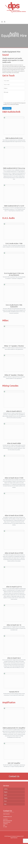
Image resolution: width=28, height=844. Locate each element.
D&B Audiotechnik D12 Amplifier (14, 728)
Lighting (5, 789)
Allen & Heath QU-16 (14, 625)
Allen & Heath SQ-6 (14, 658)
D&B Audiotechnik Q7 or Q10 (14, 206)
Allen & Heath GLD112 (14, 587)
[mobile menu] (26, 3)
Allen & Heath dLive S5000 (14, 515)
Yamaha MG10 (14, 692)
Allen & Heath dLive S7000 (14, 553)
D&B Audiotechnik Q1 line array (14, 168)
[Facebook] (14, 840)
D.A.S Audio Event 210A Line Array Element (14, 274)
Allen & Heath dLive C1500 (14, 478)
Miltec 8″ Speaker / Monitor (14, 375)
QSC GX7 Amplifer (14, 763)
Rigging (5, 792)
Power (5, 801)
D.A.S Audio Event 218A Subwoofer (14, 306)
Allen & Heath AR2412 (14, 411)
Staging (5, 798)
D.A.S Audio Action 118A (14, 243)
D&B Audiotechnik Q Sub (14, 138)
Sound (5, 795)
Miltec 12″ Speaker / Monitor (14, 346)
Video (5, 804)
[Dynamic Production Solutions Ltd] (14, 11)
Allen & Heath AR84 (14, 443)
